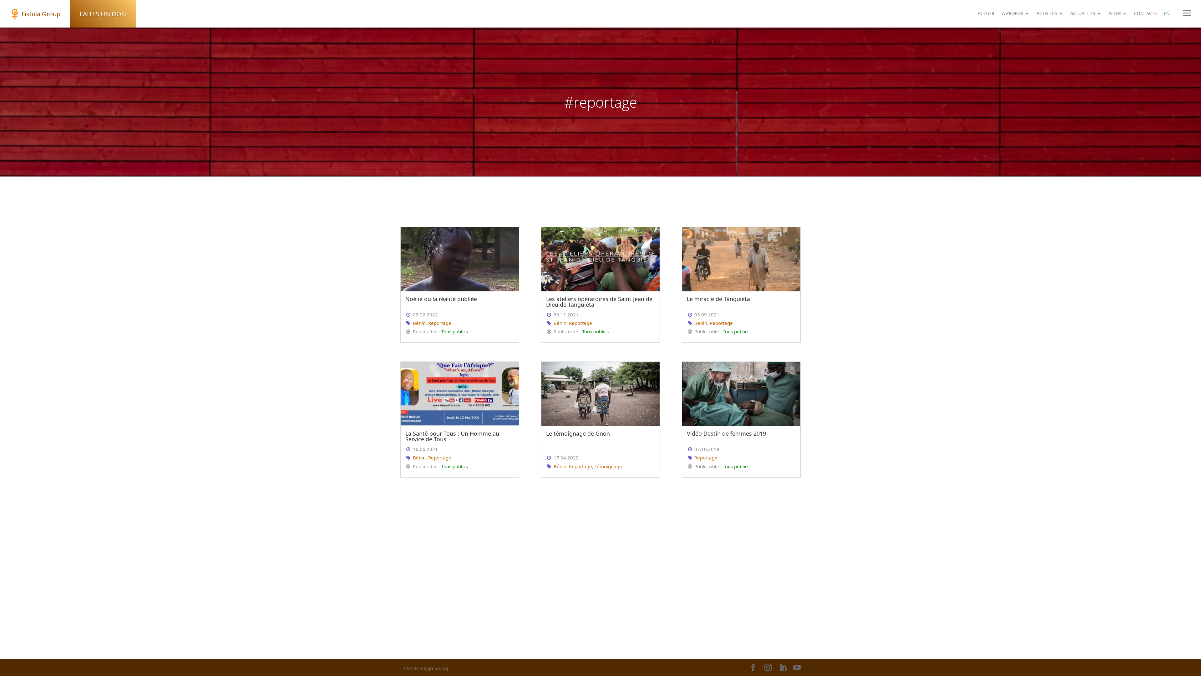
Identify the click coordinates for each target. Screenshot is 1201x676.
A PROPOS (1012, 13)
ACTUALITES (1082, 13)
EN (1167, 13)
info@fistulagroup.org (425, 668)
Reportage (439, 323)
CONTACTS (1145, 13)
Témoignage (608, 466)
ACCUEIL (986, 13)
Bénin (419, 323)
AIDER (1114, 13)
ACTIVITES (1046, 13)
